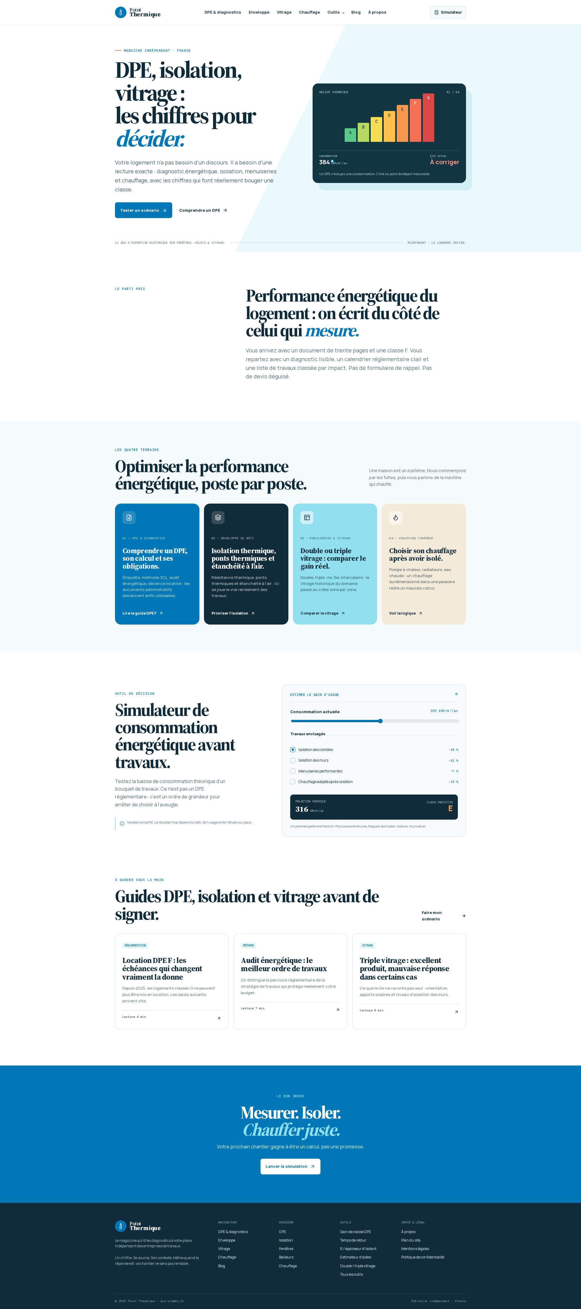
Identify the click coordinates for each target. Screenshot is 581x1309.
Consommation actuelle (374, 711)
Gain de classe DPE (355, 1231)
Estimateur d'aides (355, 1257)
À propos (377, 12)
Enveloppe (259, 12)
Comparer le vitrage (319, 613)
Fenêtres (286, 1248)
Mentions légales (415, 1248)
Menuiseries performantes (378, 771)
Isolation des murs (378, 760)
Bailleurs (286, 1257)
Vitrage (284, 12)
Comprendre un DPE (199, 210)
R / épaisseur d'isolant (358, 1248)
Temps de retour (353, 1240)
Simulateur (451, 12)
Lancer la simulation (286, 1166)
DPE (282, 1231)
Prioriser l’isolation (230, 613)
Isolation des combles (378, 749)
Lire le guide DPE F (139, 613)
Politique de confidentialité (422, 1257)
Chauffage (309, 12)
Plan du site (410, 1240)
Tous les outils (351, 1274)
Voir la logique (402, 613)
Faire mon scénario (432, 916)
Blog (356, 12)
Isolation (286, 1240)
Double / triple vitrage (357, 1265)
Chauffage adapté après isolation (378, 781)
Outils (333, 12)
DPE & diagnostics (223, 12)
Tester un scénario (139, 210)
